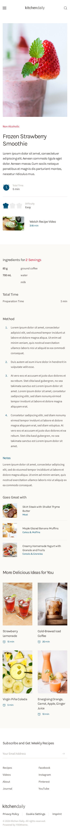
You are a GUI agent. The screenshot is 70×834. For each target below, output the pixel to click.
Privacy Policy (11, 814)
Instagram (45, 775)
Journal (7, 789)
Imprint (57, 814)
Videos (7, 775)
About (6, 782)
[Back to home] (35, 8)
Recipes (7, 768)
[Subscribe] (63, 753)
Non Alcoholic (11, 126)
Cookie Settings (35, 814)
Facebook (44, 768)
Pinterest (44, 782)
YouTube (44, 789)
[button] (4, 8)
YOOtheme (21, 825)
